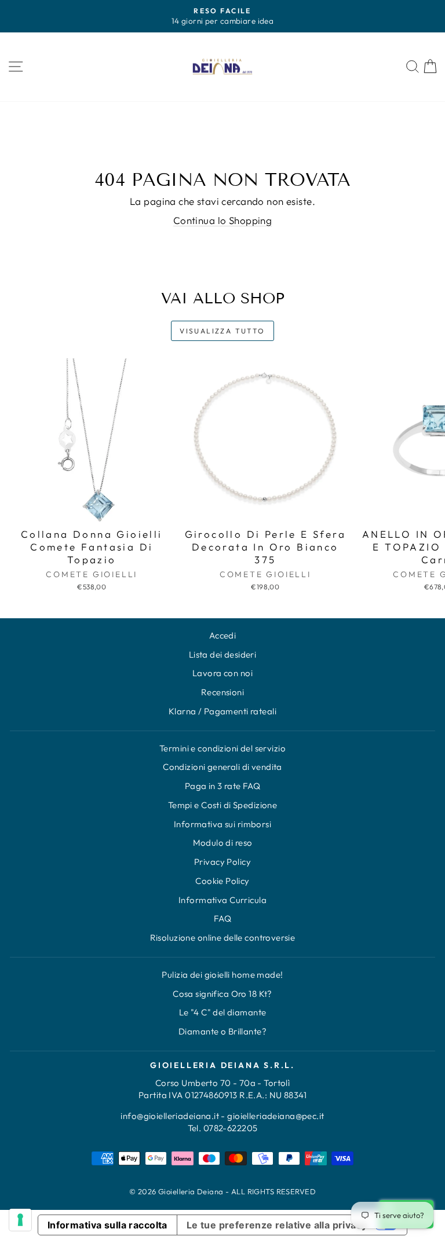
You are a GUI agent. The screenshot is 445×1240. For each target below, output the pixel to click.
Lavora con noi (222, 672)
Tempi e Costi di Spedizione (222, 804)
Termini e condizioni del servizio (222, 748)
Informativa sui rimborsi (222, 824)
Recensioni (222, 692)
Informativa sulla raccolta (107, 1225)
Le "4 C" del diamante (223, 1012)
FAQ (222, 918)
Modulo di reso (223, 842)
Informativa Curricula (222, 899)
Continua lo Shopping (222, 220)
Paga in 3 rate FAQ (223, 785)
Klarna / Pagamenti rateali (222, 711)
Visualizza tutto (222, 330)
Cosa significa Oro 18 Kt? (222, 993)
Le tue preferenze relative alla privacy (277, 1225)
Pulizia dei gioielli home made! (222, 974)
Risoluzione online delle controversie (223, 937)
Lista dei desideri (223, 654)
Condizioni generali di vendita (222, 766)
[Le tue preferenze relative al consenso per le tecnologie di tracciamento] (20, 1220)
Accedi (222, 635)
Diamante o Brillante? (222, 1031)
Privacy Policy (222, 861)
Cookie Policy (222, 880)
